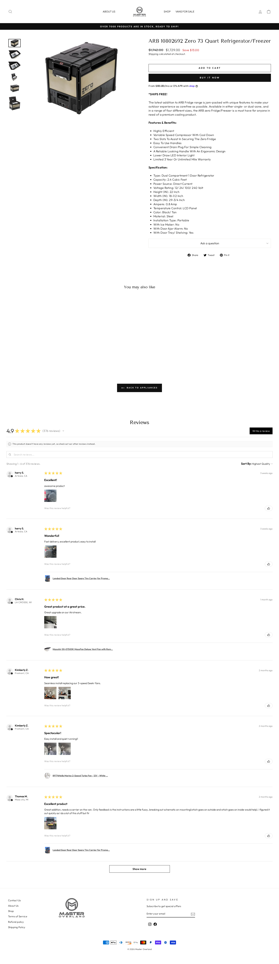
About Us (13, 905)
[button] (63, 431)
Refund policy (16, 921)
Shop (167, 11)
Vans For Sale (185, 11)
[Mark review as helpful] (269, 508)
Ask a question (209, 243)
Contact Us (14, 900)
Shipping (153, 53)
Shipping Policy (16, 927)
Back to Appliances (142, 387)
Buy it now (210, 77)
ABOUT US (109, 11)
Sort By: (246, 464)
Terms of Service (17, 916)
